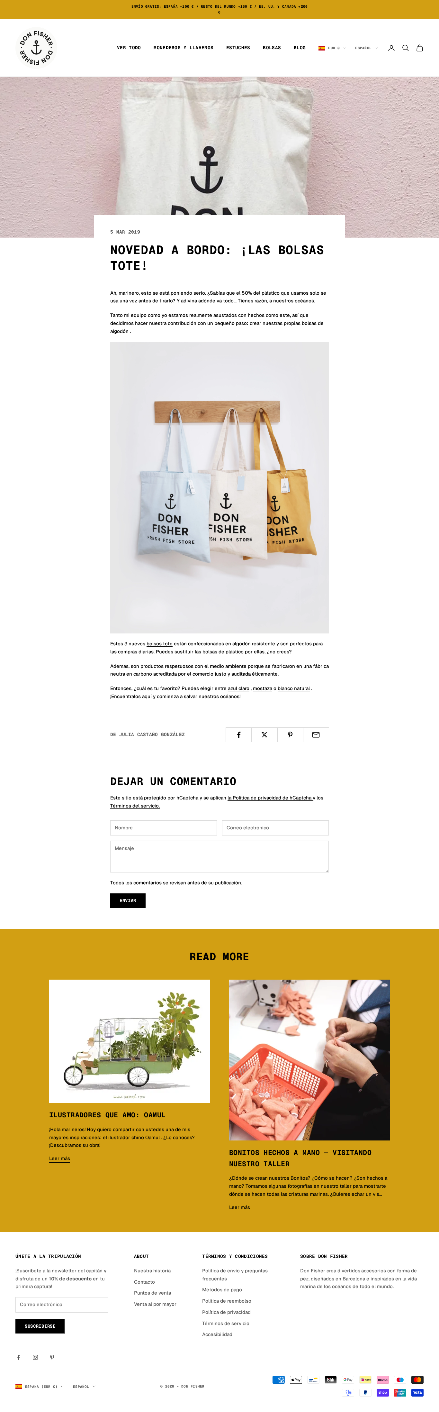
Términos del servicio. (135, 806)
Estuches (238, 48)
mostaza (262, 688)
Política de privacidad (226, 1312)
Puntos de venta (152, 1293)
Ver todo (129, 48)
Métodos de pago (222, 1290)
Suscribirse (40, 1326)
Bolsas (272, 48)
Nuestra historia (152, 1271)
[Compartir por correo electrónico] (316, 735)
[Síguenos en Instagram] (35, 1357)
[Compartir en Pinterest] (290, 735)
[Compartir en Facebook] (238, 735)
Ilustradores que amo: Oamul (107, 1114)
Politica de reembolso (226, 1301)
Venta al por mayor (155, 1304)
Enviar (128, 900)
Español (363, 48)
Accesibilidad (217, 1334)
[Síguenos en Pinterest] (52, 1357)
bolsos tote (160, 644)
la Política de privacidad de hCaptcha (270, 798)
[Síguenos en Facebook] (18, 1357)
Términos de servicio (225, 1323)
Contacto (144, 1282)
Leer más (59, 1158)
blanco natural (294, 688)
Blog (300, 48)
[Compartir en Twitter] (264, 735)
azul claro (238, 688)
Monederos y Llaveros (183, 48)
